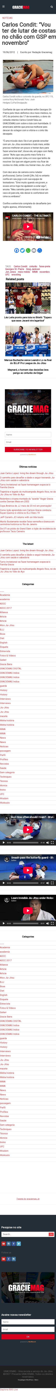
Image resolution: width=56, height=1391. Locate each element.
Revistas (4, 763)
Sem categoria (7, 772)
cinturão (33, 266)
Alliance (4, 612)
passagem (5, 750)
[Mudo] (47, 842)
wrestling (16, 274)
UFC (7, 274)
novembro (45, 271)
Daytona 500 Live (9, 1389)
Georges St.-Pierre (14, 269)
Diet (2, 638)
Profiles (4, 759)
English (3, 642)
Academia (5, 595)
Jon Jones (10, 271)
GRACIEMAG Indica (9, 673)
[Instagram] (8, 1244)
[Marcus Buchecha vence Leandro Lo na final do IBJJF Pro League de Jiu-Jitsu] (28, 341)
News (3, 737)
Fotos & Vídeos (8, 655)
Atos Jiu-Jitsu (7, 625)
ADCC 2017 (6, 608)
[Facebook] (13, 1244)
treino (3, 789)
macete (3, 716)
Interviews (5, 699)
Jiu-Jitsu (4, 707)
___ (2, 590)
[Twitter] (19, 1244)
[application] (28, 829)
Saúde (3, 768)
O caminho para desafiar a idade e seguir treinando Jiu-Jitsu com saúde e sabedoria (27, 479)
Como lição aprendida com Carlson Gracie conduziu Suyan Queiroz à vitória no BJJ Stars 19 (25, 511)
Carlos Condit (20, 266)
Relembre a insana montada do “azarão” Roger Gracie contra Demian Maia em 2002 (26, 500)
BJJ (2, 629)
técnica (3, 785)
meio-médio (24, 271)
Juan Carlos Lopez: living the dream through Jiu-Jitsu (26, 473)
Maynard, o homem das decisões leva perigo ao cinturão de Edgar (28, 371)
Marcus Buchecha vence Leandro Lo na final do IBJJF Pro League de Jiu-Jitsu (28, 362)
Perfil (2, 755)
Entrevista (5, 651)
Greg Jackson (33, 269)
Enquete (4, 647)
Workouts (5, 802)
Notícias (7, 18)
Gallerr (3, 660)
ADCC (3, 603)
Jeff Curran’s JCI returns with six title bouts (21, 517)
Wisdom (4, 798)
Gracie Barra (6, 664)
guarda (3, 686)
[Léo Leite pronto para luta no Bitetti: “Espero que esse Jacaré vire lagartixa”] (28, 298)
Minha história (7, 720)
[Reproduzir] (3, 842)
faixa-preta (44, 266)
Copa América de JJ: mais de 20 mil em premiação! (26, 505)
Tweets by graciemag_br (28, 1199)
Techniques (5, 776)
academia (5, 599)
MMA (35, 271)
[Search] (51, 6)
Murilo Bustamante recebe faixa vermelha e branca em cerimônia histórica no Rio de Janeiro (27, 523)
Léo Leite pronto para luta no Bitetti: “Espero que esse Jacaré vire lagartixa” (28, 319)
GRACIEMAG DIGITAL (11, 668)
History (3, 690)
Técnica (4, 781)
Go (51, 1234)
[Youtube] (3, 1244)
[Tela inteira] (52, 842)
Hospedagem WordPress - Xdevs (28, 1380)
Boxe (2, 634)
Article (3, 616)
